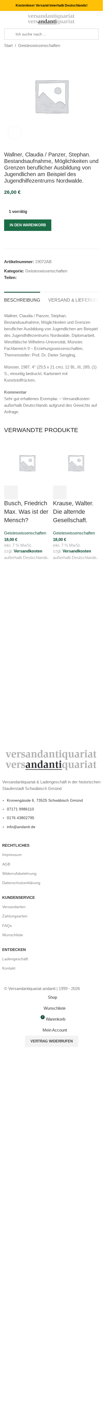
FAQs (7, 925)
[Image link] (51, 759)
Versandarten (14, 907)
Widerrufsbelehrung (19, 873)
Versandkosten (28, 551)
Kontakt (8, 968)
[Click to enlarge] (14, 133)
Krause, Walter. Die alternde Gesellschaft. (73, 512)
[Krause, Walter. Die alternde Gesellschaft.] (76, 462)
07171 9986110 (20, 809)
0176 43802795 (20, 818)
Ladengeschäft (15, 959)
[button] (11, 492)
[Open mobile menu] (6, 19)
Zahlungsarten (14, 916)
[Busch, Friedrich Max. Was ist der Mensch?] (27, 462)
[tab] (22, 299)
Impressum (12, 854)
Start (8, 45)
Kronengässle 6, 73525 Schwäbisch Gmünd (45, 800)
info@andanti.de (21, 827)
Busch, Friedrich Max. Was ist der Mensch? (26, 512)
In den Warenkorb (28, 225)
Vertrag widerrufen (51, 1041)
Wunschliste (12, 935)
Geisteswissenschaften (39, 45)
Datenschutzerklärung (21, 883)
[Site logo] (51, 18)
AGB (6, 864)
